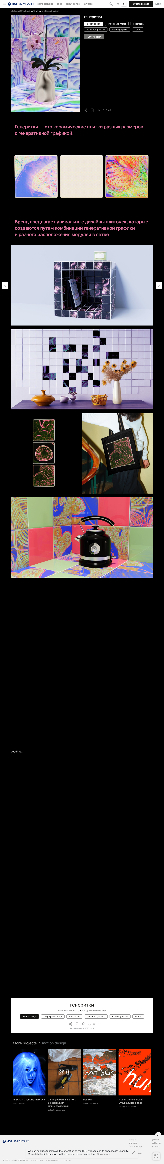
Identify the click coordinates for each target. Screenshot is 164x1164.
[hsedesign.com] (21, 3)
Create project (141, 3)
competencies (45, 3)
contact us (66, 1160)
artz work (133, 1143)
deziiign (132, 1140)
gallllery (155, 1140)
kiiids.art (155, 1146)
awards (88, 3)
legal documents (52, 1160)
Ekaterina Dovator (50, 11)
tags (59, 3)
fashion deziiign (135, 1146)
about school (73, 3)
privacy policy (37, 1160)
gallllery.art (156, 1143)
